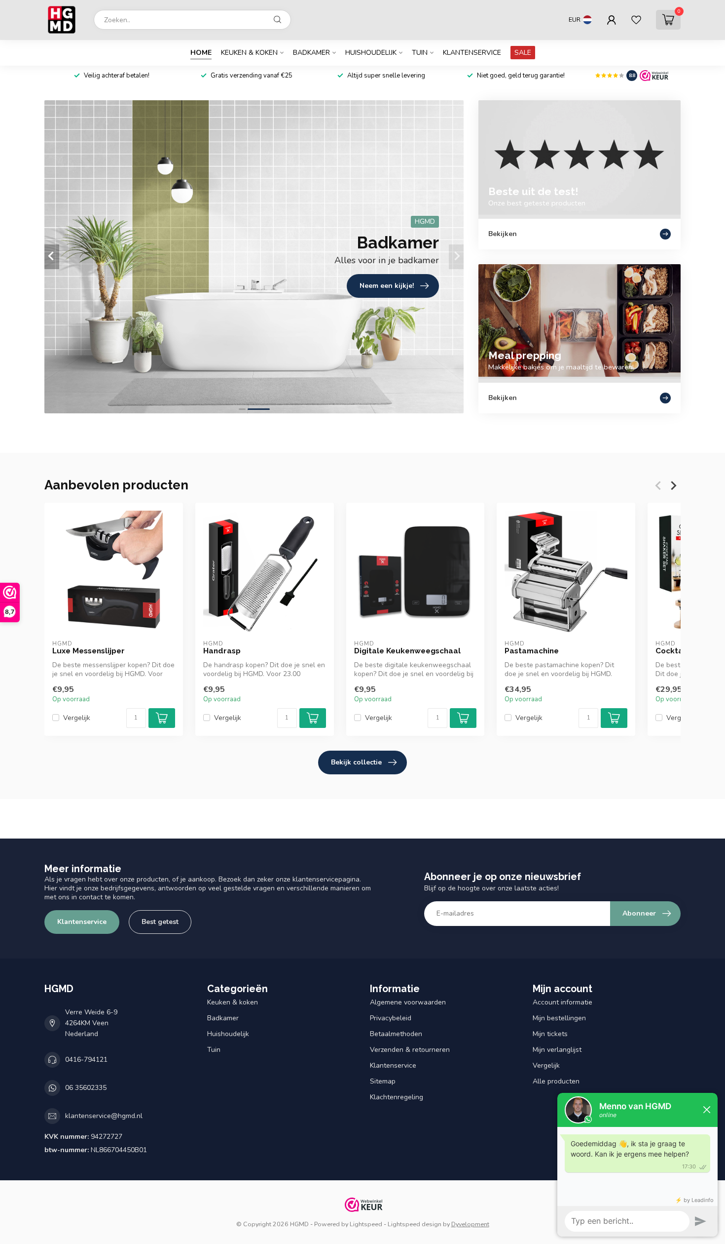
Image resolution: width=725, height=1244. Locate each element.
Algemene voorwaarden (408, 1002)
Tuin (420, 52)
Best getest (160, 921)
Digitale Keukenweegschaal (407, 650)
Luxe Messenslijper (88, 650)
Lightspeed (366, 1224)
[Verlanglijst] (636, 20)
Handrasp (222, 650)
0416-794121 (86, 1059)
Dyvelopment (470, 1224)
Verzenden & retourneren (410, 1049)
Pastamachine (532, 650)
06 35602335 (86, 1087)
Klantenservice (472, 52)
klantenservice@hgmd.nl (104, 1116)
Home (201, 52)
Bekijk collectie (356, 762)
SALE (522, 52)
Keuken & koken (249, 52)
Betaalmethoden (396, 1034)
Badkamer (311, 52)
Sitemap (383, 1081)
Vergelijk (76, 718)
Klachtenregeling (396, 1097)
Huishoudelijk (371, 52)
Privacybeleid (390, 1018)
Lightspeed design (414, 1224)
